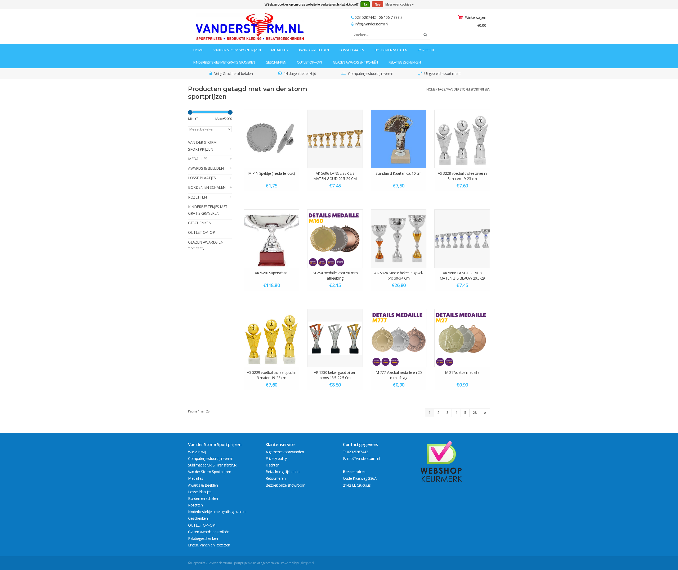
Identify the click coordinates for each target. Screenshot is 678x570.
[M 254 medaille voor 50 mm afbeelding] (335, 238)
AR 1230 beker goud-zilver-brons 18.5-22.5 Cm (335, 375)
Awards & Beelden (313, 50)
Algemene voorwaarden (285, 451)
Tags (441, 89)
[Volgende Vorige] (485, 413)
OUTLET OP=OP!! (309, 62)
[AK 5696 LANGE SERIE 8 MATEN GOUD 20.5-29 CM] (335, 139)
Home (198, 50)
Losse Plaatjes (352, 50)
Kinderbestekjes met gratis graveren (224, 62)
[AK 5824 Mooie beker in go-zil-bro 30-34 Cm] (398, 238)
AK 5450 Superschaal (271, 272)
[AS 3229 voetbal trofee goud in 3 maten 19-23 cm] (271, 338)
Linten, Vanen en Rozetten (209, 544)
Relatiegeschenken (405, 62)
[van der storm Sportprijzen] (221, 26)
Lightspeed (306, 563)
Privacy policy (276, 458)
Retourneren (276, 478)
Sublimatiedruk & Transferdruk (212, 465)
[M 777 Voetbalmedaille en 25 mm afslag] (398, 338)
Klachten (272, 465)
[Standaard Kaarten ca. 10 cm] (398, 139)
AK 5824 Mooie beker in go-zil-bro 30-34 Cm (398, 275)
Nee (378, 4)
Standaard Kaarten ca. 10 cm (399, 173)
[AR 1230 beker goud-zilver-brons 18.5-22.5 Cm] (335, 338)
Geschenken (276, 62)
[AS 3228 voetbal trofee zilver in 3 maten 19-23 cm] (462, 139)
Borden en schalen (391, 50)
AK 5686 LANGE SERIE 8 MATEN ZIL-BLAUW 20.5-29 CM (462, 275)
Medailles (279, 50)
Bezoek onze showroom (285, 485)
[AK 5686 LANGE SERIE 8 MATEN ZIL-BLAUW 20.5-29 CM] (462, 238)
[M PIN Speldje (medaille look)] (271, 139)
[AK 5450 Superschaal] (271, 238)
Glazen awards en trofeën (355, 62)
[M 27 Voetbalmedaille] (462, 338)
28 (474, 412)
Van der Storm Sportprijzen (237, 50)
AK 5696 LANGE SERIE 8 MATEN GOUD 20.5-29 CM (335, 176)
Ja (365, 4)
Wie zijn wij (197, 451)
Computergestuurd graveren (210, 458)
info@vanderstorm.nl (371, 23)
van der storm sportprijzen (468, 89)
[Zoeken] (423, 34)
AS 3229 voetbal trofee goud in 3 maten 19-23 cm (271, 375)
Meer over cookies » (399, 4)
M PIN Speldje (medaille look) (271, 173)
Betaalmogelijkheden (283, 471)
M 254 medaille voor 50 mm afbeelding (335, 275)
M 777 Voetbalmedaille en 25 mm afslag (399, 375)
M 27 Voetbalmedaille (462, 372)
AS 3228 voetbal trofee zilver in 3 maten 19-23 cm (462, 176)
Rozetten (426, 50)
